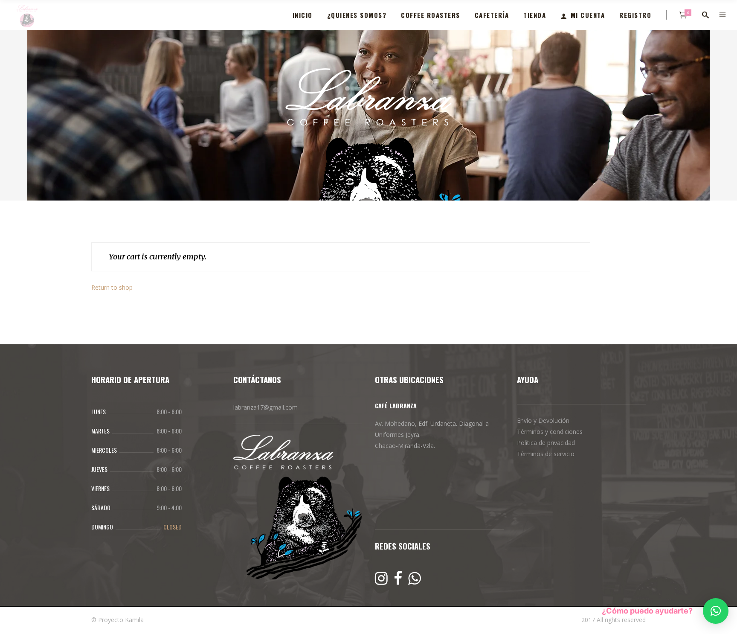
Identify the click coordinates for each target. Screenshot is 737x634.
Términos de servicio (546, 454)
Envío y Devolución (543, 420)
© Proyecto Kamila (117, 620)
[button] (715, 611)
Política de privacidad (546, 443)
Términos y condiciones (550, 432)
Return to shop (112, 287)
